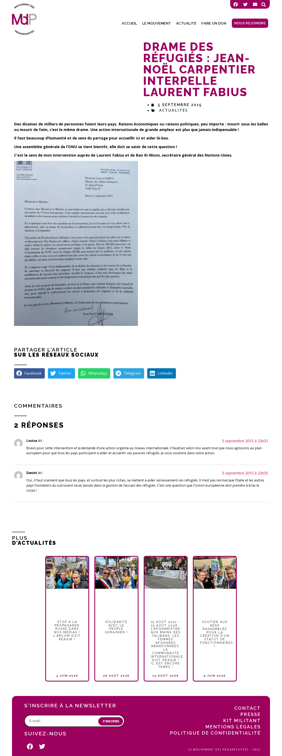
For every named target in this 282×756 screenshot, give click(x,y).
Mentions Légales (233, 726)
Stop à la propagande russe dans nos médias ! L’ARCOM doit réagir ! (67, 630)
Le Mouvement (156, 23)
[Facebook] (235, 4)
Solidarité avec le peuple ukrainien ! (116, 627)
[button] (263, 4)
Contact (247, 708)
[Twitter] (245, 4)
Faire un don (213, 23)
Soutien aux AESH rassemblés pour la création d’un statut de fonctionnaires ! (216, 634)
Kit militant (242, 720)
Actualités (173, 110)
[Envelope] (255, 4)
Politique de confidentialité (215, 733)
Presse (250, 714)
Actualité (186, 23)
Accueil (129, 23)
